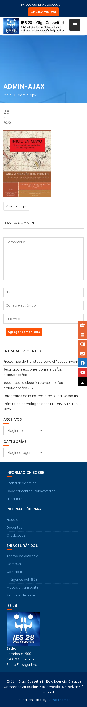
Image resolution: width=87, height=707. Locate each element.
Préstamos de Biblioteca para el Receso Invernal (42, 361)
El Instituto (15, 499)
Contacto (14, 572)
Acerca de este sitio (22, 556)
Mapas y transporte (22, 587)
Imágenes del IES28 (22, 579)
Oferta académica (22, 483)
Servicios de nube (21, 595)
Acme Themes (59, 700)
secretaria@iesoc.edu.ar (44, 4)
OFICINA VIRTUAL (43, 11)
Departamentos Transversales (31, 491)
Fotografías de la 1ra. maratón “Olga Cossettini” (41, 396)
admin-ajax (18, 206)
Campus (14, 564)
